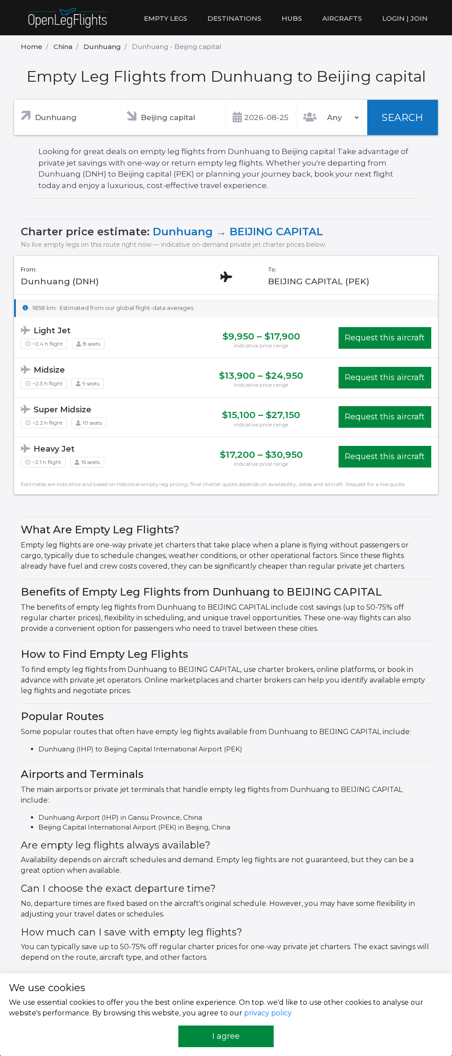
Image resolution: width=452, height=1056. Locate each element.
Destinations (234, 18)
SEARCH (402, 118)
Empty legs (165, 18)
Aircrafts (342, 18)
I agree (226, 1036)
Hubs (292, 18)
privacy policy (268, 1013)
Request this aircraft (385, 338)
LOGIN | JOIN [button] (405, 18)
